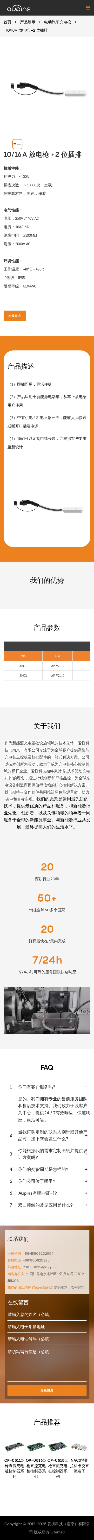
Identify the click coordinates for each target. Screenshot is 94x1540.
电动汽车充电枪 (57, 22)
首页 (7, 22)
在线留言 (14, 316)
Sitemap (57, 1532)
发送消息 (47, 1390)
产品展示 (27, 22)
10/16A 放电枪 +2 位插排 (27, 30)
